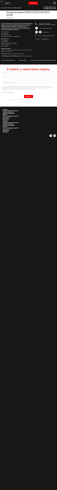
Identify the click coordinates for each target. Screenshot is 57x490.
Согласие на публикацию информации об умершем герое (43, 60)
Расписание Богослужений (10, 110)
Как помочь (6, 117)
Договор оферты (23, 60)
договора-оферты (33, 99)
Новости (5, 114)
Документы (6, 118)
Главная (5, 109)
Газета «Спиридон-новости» (11, 116)
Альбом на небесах (8, 112)
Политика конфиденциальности (8, 60)
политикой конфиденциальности (42, 99)
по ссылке (36, 102)
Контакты (5, 120)
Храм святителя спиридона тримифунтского (8, 3)
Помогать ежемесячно (8, 92)
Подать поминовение (9, 113)
